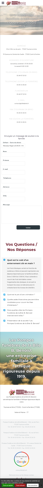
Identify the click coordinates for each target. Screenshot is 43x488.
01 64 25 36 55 (21, 113)
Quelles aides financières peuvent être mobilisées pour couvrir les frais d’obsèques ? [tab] (23, 302)
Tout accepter (8, 485)
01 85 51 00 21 (21, 122)
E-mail (5, 168)
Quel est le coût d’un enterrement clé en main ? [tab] (21, 262)
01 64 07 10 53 (21, 75)
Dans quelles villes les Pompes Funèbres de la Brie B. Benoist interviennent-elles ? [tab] (19, 313)
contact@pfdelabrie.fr (21, 103)
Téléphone (7, 177)
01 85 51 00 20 (21, 85)
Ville (5, 195)
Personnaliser (33, 485)
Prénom (6, 159)
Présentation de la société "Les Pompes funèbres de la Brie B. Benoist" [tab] (23, 322)
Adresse (6, 186)
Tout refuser (20, 485)
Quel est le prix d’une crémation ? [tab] (21, 295)
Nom (5, 150)
